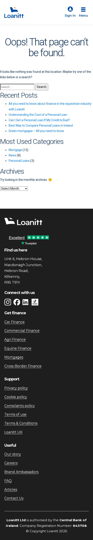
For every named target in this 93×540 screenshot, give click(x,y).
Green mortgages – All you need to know (36, 131)
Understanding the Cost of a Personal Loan (38, 114)
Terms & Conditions (20, 423)
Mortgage (15, 150)
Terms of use (15, 414)
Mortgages (13, 357)
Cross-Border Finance (23, 366)
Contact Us (13, 498)
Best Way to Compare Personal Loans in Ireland (41, 125)
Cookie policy (15, 397)
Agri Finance (15, 339)
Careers (11, 463)
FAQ (8, 481)
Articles (10, 490)
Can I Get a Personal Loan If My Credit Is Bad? (39, 120)
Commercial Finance (22, 331)
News (12, 155)
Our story (12, 454)
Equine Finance (17, 348)
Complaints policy (19, 406)
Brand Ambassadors (21, 472)
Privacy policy (16, 388)
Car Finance (14, 322)
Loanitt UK (13, 432)
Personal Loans (19, 160)
